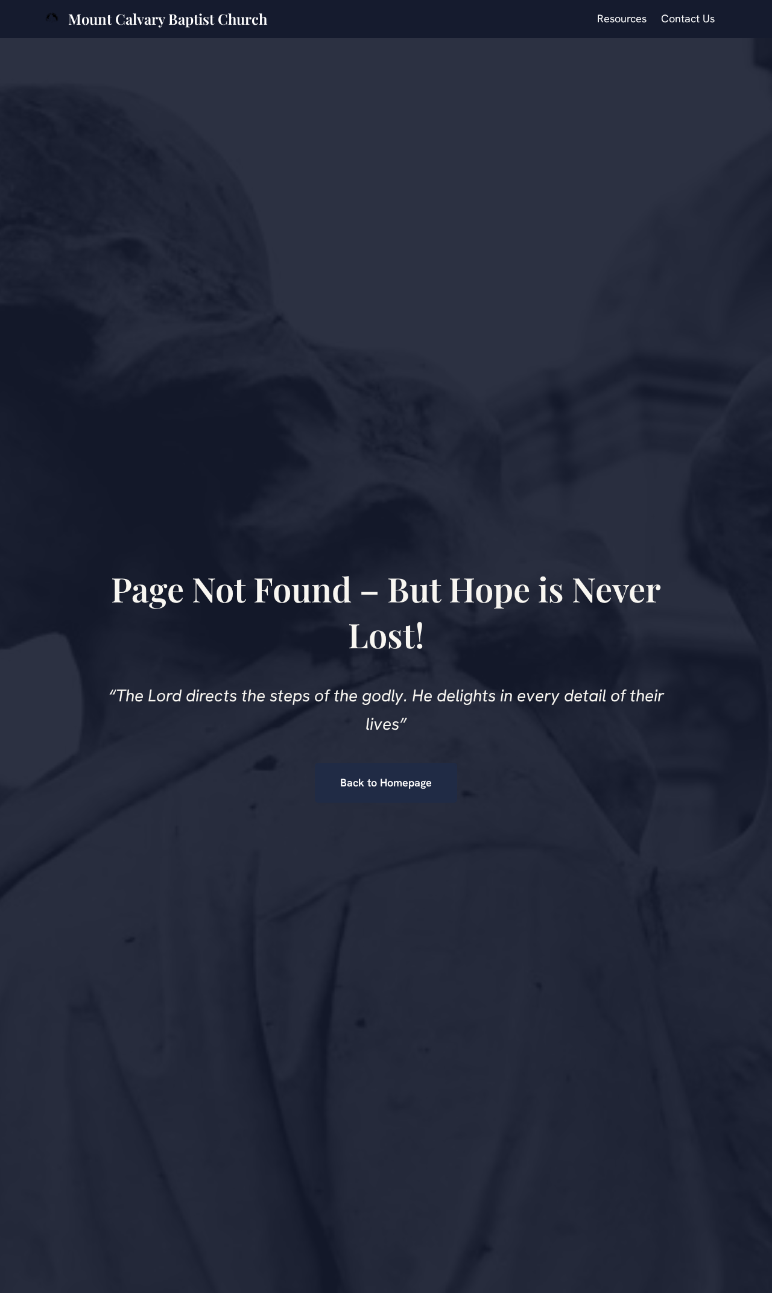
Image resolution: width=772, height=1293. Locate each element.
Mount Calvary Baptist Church (167, 18)
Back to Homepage (386, 782)
